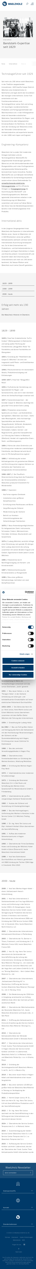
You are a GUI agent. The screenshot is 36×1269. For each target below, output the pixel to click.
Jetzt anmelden (10, 1173)
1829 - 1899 (7, 283)
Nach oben (19, 1252)
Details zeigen (25, 654)
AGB (23, 1240)
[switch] (31, 633)
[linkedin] (24, 1244)
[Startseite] (12, 4)
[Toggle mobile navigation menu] (32, 4)
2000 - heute (7, 294)
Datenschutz (16, 1240)
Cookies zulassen (18, 661)
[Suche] (27, 3)
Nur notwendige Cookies (18, 675)
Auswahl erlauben (18, 668)
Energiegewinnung (18, 189)
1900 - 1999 (7, 289)
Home (3, 63)
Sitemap (7, 1237)
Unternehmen (13, 63)
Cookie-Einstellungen (26, 1237)
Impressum (15, 1237)
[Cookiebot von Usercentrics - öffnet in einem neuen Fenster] (25, 592)
